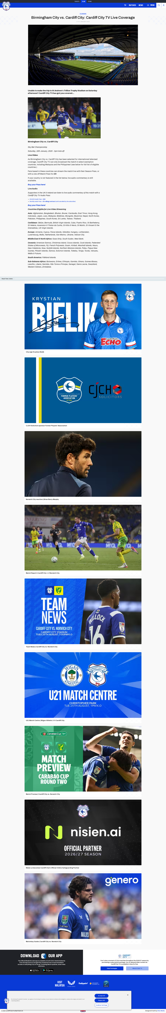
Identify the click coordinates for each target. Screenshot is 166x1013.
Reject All (101, 1000)
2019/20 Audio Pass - (37, 199)
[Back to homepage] (6, 6)
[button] (6, 1001)
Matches (132, 5)
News (141, 5)
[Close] (128, 995)
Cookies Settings (101, 1005)
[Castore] (71, 983)
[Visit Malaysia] (60, 983)
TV (125, 5)
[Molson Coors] (94, 984)
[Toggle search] (158, 5)
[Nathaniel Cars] (83, 984)
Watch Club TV (137, 968)
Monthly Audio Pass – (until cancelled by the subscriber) (53, 201)
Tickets (76, 1)
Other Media (161, 1010)
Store (90, 1)
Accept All (101, 995)
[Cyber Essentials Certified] (106, 983)
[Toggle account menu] (163, 5)
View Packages (112, 968)
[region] (69, 1000)
